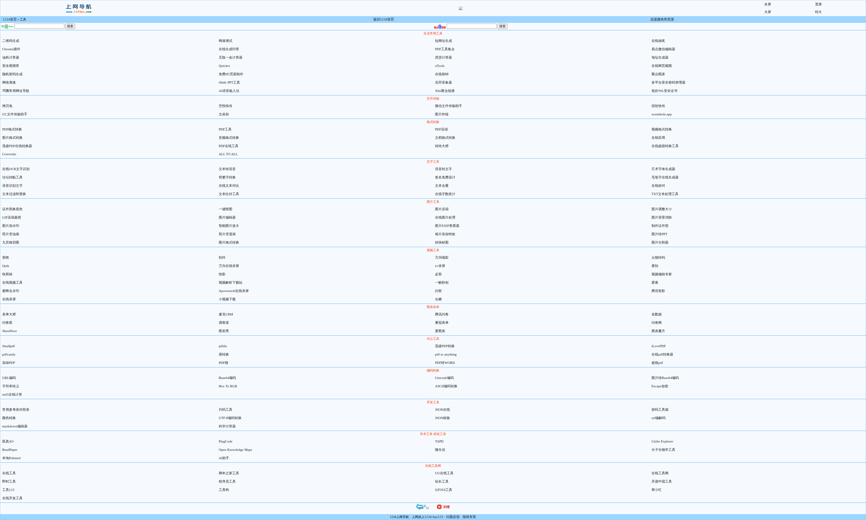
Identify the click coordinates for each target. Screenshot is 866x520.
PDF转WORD (445, 363)
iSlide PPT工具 (229, 82)
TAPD (439, 441)
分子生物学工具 (663, 450)
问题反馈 (453, 517)
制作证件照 (660, 226)
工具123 (8, 490)
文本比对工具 (229, 194)
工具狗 (224, 490)
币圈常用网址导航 (15, 91)
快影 (222, 274)
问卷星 (7, 322)
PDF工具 (225, 129)
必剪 (438, 274)
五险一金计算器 (230, 57)
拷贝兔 (7, 106)
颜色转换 (9, 418)
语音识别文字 (12, 185)
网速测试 (225, 41)
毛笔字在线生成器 (665, 177)
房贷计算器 (443, 57)
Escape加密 (660, 386)
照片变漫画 (227, 234)
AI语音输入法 (229, 91)
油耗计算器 (10, 57)
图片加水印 (10, 226)
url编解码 (659, 418)
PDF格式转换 (12, 129)
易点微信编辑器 (663, 49)
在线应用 (658, 137)
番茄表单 (442, 322)
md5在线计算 (12, 394)
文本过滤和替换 (14, 194)
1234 (428, 517)
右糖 (438, 299)
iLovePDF (659, 346)
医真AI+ (8, 441)
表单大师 (9, 314)
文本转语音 (227, 169)
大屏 (767, 12)
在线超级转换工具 (665, 146)
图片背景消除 (662, 217)
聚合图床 (658, 74)
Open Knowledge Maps (235, 450)
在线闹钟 (442, 74)
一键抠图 (225, 209)
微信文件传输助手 (448, 106)
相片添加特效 (445, 234)
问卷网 (657, 322)
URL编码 (9, 378)
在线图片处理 (445, 217)
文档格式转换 (445, 137)
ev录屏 (440, 266)
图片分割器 (660, 242)
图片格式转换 (12, 137)
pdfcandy (9, 354)
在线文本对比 (229, 185)
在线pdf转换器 (662, 354)
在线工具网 (660, 473)
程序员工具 (227, 481)
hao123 (438, 517)
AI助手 (224, 458)
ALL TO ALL (228, 154)
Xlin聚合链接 (445, 91)
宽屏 (818, 4)
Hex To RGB (228, 386)
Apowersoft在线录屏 (234, 291)
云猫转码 (658, 257)
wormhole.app (662, 114)
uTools (440, 66)
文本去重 (442, 185)
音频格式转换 (229, 137)
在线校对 (658, 185)
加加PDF (8, 363)
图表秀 (224, 331)
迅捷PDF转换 (445, 346)
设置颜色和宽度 (662, 19)
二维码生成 (10, 41)
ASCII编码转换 (446, 386)
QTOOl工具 (443, 490)
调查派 (224, 322)
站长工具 (442, 481)
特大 (818, 12)
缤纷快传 (658, 106)
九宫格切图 (10, 242)
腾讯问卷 (442, 314)
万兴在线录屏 (229, 266)
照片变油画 (10, 234)
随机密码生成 (12, 74)
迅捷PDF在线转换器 (17, 146)
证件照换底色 (12, 209)
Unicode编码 (444, 378)
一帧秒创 (442, 282)
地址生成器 (660, 57)
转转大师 (442, 146)
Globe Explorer (662, 441)
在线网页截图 (662, 66)
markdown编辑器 (15, 426)
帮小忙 (657, 490)
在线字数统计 (445, 194)
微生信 (440, 450)
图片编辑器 (227, 217)
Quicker (224, 66)
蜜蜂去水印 (10, 291)
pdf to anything (446, 354)
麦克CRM (226, 314)
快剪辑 (7, 274)
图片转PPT (659, 234)
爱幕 (655, 282)
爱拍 (655, 266)
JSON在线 (442, 409)
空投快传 (225, 106)
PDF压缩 (441, 129)
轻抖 (222, 257)
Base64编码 (227, 378)
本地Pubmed (11, 458)
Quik (5, 266)
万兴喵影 (442, 257)
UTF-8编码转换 (230, 418)
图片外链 (442, 114)
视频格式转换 (662, 129)
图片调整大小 (662, 209)
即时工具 (9, 481)
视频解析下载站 (230, 282)
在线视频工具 (12, 282)
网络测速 (9, 82)
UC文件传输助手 (14, 114)
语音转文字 (443, 169)
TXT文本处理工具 (665, 194)
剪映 (5, 257)
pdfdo (223, 346)
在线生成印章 (229, 49)
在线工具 (9, 473)
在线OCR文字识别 (16, 169)
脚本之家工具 (229, 473)
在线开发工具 (12, 498)
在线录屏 (9, 299)
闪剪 (438, 291)
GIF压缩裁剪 (11, 217)
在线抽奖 (658, 41)
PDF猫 (223, 363)
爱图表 (440, 331)
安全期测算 (10, 66)
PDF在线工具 (228, 146)
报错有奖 (469, 517)
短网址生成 (443, 41)
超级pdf (657, 363)
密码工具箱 (660, 409)
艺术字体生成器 (663, 169)
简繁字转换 (227, 177)
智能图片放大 (229, 226)
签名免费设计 (445, 177)
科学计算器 (227, 426)
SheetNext (9, 331)
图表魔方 (658, 331)
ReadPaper (9, 450)
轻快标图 (442, 242)
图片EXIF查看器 (447, 226)
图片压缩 (442, 209)
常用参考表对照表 (15, 409)
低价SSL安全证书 (664, 91)
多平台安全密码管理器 (668, 82)
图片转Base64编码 (665, 378)
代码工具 (225, 409)
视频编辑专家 (662, 274)
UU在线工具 (444, 473)
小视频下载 (227, 299)
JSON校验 (442, 418)
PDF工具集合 (445, 49)
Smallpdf (8, 346)
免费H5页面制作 (231, 74)
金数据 (657, 314)
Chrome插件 (11, 49)
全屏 (767, 4)
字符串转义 (10, 386)
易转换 (224, 354)
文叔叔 (224, 114)
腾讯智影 (658, 291)
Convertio (9, 154)
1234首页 (10, 19)
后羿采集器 (443, 82)
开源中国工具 (662, 481)
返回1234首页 (383, 19)
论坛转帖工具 (12, 177)
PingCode (226, 441)
